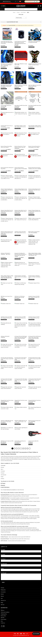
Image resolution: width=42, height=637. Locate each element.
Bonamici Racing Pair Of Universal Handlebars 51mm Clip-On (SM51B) (34, 168)
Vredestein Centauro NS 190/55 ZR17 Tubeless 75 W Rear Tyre (33, 297)
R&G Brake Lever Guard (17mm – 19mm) (7, 297)
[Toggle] (40, 587)
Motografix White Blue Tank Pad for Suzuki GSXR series (34, 401)
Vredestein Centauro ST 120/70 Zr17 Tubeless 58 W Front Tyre (33, 317)
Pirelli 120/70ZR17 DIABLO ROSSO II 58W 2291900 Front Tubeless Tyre (34, 126)
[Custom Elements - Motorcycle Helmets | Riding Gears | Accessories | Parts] (21, 6)
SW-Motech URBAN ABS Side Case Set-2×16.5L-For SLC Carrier (7, 421)
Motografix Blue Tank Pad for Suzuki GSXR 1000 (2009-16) (7, 401)
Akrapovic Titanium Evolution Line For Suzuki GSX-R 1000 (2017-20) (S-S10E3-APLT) (34, 211)
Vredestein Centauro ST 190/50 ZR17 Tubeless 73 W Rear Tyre (20, 317)
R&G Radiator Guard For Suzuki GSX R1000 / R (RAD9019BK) (6, 86)
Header (2, 476)
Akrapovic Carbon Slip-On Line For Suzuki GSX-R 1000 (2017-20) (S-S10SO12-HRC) (21, 211)
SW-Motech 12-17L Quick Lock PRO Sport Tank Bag (7, 441)
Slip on (2, 469)
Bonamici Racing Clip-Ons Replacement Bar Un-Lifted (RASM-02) (21, 168)
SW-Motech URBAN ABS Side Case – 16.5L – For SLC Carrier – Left (21, 421)
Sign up (4, 25)
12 (27, 448)
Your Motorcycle (4, 563)
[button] (3, 6)
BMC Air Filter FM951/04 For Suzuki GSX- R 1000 (21, 64)
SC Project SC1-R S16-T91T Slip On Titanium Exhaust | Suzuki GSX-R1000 (34, 380)
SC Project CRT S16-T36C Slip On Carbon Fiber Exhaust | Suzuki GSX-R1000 (7, 358)
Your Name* (3, 549)
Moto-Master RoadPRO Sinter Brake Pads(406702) (34, 106)
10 (23, 448)
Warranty (2, 617)
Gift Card (2, 604)
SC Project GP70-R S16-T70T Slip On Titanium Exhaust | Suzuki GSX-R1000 (34, 358)
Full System (3, 471)
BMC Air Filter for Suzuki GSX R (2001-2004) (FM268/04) (33, 232)
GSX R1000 (23, 12)
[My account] (38, 6)
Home (14, 12)
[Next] (30, 448)
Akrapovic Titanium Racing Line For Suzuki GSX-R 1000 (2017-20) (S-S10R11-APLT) (7, 232)
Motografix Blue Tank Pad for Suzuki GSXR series (21, 401)
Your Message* (3, 572)
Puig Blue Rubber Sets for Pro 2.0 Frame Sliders (7, 126)
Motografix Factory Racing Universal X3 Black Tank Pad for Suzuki (34, 64)
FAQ (2, 621)
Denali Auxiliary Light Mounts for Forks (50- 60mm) (20, 441)
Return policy (3, 615)
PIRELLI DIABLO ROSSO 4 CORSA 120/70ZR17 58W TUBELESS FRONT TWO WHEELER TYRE (7, 276)
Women (2, 596)
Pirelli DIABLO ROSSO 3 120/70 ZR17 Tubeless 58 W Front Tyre (20, 126)
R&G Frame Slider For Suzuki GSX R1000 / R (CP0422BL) (34, 86)
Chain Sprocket (3, 474)
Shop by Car (3, 600)
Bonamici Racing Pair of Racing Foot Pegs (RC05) (7, 168)
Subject (2, 568)
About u (2, 610)
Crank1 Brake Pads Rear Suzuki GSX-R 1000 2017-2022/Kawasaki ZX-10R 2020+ (7, 42)
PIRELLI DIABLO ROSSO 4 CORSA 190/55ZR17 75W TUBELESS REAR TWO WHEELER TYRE (34, 254)
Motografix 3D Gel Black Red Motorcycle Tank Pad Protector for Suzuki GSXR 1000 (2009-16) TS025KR (20, 255)
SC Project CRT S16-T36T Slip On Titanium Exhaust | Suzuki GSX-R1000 (21, 358)
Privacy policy (3, 619)
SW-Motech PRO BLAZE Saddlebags (5, 337)
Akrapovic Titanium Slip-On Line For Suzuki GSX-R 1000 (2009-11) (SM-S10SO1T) (21, 190)
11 (25, 448)
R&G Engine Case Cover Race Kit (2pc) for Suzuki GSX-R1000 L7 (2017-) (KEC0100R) (7, 64)
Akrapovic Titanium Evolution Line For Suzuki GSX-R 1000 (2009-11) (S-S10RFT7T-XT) (7, 190)
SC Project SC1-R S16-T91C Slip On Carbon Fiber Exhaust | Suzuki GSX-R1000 (21, 380)
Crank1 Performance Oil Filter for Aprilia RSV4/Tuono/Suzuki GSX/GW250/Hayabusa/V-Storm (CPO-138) (20, 43)
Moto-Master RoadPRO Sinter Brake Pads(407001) (21, 106)
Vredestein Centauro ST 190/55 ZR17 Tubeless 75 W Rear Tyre (6, 317)
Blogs (2, 602)
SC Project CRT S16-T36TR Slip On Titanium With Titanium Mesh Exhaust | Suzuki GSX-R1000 (34, 337)
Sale (2, 598)
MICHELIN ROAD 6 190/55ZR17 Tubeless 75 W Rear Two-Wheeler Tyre (34, 276)
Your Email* (3, 554)
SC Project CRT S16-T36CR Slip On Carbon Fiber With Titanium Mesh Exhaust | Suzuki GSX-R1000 (21, 337)
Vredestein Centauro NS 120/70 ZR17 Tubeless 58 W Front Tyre (20, 232)
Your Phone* (3, 558)
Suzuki (18, 12)
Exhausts (2, 467)
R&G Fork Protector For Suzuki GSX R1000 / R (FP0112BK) (21, 86)
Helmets (2, 587)
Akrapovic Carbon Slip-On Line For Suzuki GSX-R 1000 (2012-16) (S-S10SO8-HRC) (7, 211)
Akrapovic (3, 485)
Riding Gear (3, 589)
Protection (2, 472)
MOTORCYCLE (7, 1)
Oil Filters (2, 478)
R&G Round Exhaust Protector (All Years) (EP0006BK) (34, 421)
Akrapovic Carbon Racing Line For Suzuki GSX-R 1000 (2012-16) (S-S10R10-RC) (34, 190)
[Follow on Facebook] (2, 626)
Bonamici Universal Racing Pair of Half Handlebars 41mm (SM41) (34, 147)
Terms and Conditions (5, 612)
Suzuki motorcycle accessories (10, 489)
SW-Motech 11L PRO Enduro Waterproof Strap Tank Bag (20, 297)
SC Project (3, 483)
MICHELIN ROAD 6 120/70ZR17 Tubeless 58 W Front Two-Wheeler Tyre (21, 276)
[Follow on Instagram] (4, 626)
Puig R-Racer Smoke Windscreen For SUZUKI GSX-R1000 (34, 42)
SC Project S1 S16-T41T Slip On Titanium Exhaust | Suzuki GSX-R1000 (6, 380)
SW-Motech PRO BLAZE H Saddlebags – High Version (5, 254)
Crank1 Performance (5, 487)
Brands (2, 594)
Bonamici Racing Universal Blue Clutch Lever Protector (6, 147)
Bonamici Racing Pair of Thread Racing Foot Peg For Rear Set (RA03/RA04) (20, 147)
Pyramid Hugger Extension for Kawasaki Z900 (6, 106)
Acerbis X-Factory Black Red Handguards (33, 441)
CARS (18, 1)
